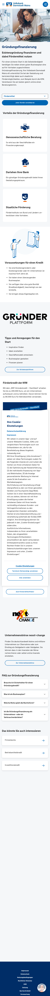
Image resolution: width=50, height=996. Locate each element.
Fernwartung (25, 994)
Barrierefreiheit (25, 991)
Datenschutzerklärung (16, 431)
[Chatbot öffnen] (41, 987)
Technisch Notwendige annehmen (25, 571)
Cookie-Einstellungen (25, 566)
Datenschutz (25, 974)
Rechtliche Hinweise (25, 981)
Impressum (25, 971)
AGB (25, 984)
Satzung (25, 988)
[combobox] (25, 96)
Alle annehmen (25, 578)
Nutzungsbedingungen (25, 977)
